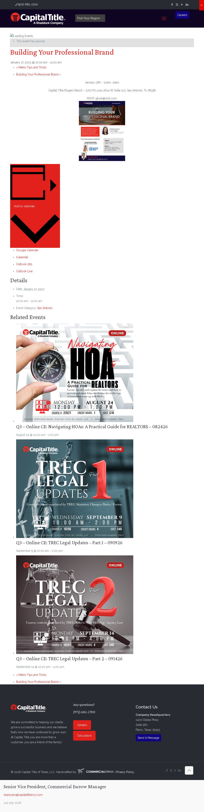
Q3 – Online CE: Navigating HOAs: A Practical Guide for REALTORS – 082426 (92, 426)
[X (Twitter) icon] (177, 4)
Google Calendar (27, 250)
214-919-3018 (12, 802)
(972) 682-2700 (28, 4)
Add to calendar (24, 206)
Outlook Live (24, 271)
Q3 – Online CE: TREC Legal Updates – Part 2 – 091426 (69, 658)
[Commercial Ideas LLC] (95, 772)
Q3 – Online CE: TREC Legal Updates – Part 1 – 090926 (69, 542)
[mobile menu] (164, 18)
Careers (182, 15)
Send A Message (148, 737)
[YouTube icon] (181, 4)
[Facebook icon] (172, 4)
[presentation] (74, 421)
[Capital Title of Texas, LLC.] (38, 18)
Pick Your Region (88, 18)
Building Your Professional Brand (38, 74)
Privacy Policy (125, 772)
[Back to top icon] (189, 770)
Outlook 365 (24, 264)
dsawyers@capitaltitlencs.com (23, 794)
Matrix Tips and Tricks (31, 67)
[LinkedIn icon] (186, 4)
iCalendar (22, 257)
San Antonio (45, 308)
